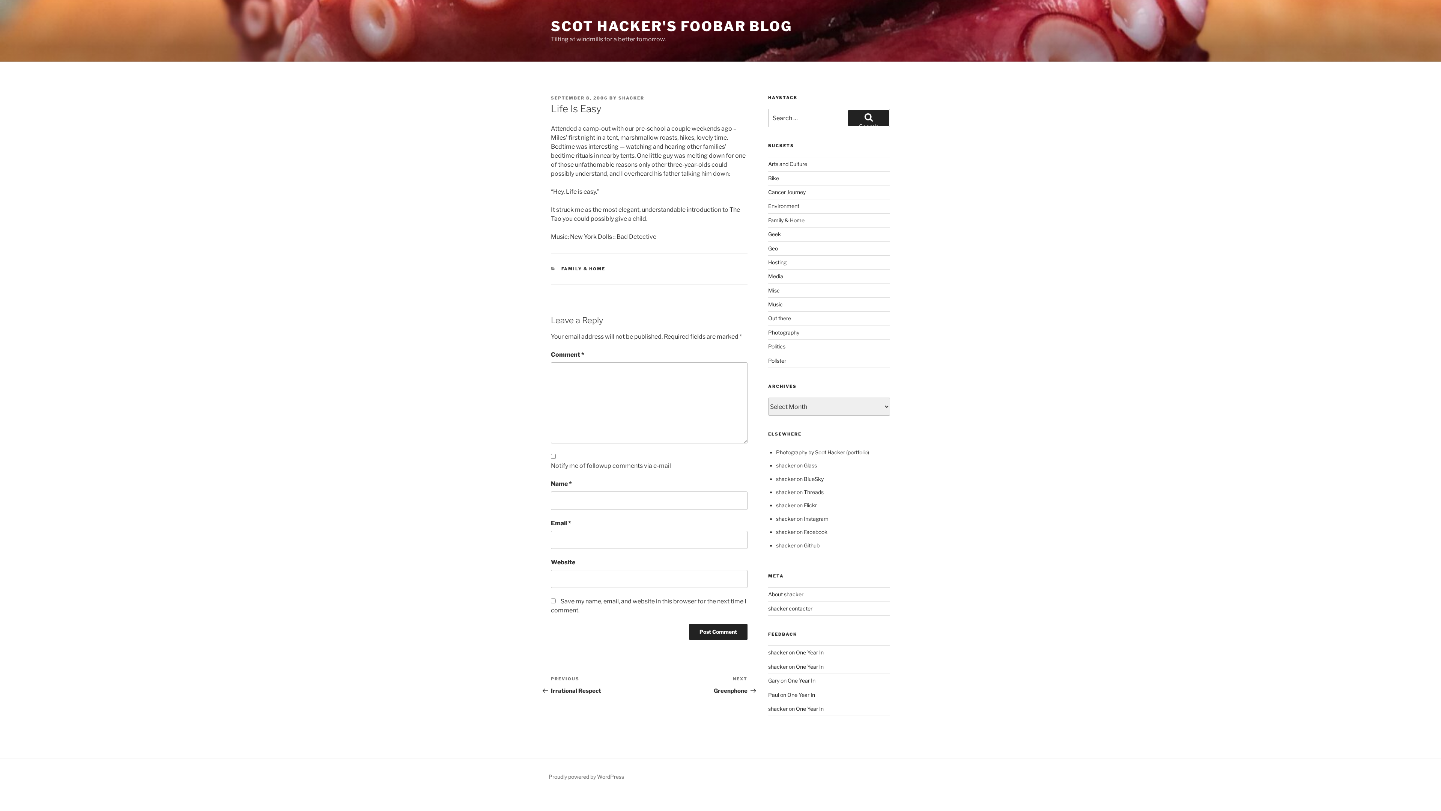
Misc (774, 290)
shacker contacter (790, 608)
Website (563, 562)
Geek (774, 234)
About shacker (785, 594)
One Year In (810, 652)
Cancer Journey (787, 192)
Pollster (777, 360)
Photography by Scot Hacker (810, 452)
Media (775, 276)
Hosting (777, 262)
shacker (631, 98)
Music (775, 304)
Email (561, 523)
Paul (773, 695)
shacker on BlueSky (800, 479)
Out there (779, 318)
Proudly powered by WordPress (586, 776)
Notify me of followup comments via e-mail (611, 465)
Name (561, 483)
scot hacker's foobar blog (671, 26)
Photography (783, 332)
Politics (776, 346)
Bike (773, 178)
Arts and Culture (787, 164)
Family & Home (583, 268)
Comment (567, 354)
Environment (783, 206)
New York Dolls (591, 236)
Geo (773, 248)
